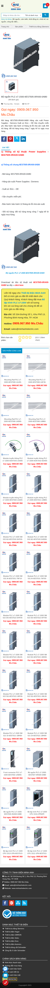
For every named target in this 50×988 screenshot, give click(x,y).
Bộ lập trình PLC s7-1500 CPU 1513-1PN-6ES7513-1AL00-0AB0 (13, 853)
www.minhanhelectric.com (22, 888)
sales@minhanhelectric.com (20, 885)
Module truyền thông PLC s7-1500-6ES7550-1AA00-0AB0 (13, 500)
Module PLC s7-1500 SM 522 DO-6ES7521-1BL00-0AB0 (37, 696)
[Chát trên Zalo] (5, 969)
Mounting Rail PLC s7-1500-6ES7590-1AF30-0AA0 (37, 382)
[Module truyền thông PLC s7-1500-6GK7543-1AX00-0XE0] (12, 444)
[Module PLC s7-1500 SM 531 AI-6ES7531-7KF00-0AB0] (37, 562)
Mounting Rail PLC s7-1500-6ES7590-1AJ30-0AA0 (13, 382)
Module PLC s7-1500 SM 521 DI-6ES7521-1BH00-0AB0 (37, 735)
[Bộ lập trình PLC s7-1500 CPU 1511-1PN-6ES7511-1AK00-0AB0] (37, 837)
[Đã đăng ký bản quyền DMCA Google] (9, 979)
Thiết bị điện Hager (12, 932)
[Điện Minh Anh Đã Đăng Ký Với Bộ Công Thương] (25, 912)
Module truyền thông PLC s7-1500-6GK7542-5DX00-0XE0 (37, 460)
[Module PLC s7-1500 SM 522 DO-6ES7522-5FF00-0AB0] (37, 601)
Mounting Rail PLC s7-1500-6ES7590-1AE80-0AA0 (13, 421)
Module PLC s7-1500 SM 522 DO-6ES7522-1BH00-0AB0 (37, 657)
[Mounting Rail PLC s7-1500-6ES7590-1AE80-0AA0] (12, 405)
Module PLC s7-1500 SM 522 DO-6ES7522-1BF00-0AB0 (13, 696)
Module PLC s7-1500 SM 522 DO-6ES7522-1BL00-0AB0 (13, 657)
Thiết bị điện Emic (11, 941)
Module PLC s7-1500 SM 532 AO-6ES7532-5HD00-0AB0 (37, 539)
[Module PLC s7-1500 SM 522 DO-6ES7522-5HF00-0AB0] (12, 601)
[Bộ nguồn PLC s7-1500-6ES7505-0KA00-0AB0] (12, 797)
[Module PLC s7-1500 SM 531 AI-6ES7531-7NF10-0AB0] (12, 562)
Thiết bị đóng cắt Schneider (15, 947)
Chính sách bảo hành (12, 969)
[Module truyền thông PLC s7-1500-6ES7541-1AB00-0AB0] (37, 483)
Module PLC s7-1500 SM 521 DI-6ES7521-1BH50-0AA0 (12, 735)
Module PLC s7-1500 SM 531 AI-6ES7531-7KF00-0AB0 (37, 578)
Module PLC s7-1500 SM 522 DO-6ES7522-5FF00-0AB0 (37, 617)
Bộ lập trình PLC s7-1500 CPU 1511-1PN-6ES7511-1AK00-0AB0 (37, 853)
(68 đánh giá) (13, 100)
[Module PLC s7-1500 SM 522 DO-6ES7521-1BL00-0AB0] (37, 680)
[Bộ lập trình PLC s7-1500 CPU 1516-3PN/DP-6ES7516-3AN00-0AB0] (37, 797)
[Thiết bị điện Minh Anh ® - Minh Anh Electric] (23, 6)
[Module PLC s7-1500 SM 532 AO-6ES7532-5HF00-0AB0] (12, 523)
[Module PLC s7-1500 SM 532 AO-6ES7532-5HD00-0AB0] (37, 523)
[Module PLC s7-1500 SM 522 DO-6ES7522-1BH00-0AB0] (37, 640)
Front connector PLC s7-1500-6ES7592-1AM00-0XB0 (12, 774)
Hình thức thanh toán (12, 962)
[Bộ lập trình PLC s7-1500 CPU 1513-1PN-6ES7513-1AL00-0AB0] (12, 837)
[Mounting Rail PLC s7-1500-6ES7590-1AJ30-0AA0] (12, 365)
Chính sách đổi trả (11, 972)
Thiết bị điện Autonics (12, 944)
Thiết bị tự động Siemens (14, 929)
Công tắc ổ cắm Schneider (14, 950)
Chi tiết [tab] (5, 147)
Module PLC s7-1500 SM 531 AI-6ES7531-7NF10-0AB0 (12, 578)
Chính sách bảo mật (12, 975)
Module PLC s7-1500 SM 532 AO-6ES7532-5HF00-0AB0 (13, 539)
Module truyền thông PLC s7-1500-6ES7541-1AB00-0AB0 (37, 500)
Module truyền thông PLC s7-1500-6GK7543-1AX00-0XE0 (13, 460)
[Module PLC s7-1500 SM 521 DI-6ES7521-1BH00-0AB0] (37, 719)
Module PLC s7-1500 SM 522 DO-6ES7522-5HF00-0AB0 (13, 617)
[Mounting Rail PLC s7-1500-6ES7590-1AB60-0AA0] (37, 405)
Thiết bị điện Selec (11, 938)
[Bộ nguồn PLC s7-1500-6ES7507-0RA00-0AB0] (37, 758)
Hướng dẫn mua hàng (13, 966)
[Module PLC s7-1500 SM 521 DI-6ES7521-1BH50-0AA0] (12, 719)
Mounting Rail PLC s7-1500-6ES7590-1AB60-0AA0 (37, 421)
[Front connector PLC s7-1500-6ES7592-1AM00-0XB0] (12, 758)
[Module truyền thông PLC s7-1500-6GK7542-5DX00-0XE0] (37, 444)
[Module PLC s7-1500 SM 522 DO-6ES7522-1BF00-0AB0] (12, 680)
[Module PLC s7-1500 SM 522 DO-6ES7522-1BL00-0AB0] (12, 640)
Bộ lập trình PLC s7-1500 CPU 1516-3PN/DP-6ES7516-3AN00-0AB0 (37, 814)
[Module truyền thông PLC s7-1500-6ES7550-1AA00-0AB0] (12, 483)
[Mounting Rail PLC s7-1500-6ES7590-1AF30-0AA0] (37, 365)
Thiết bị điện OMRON (12, 935)
